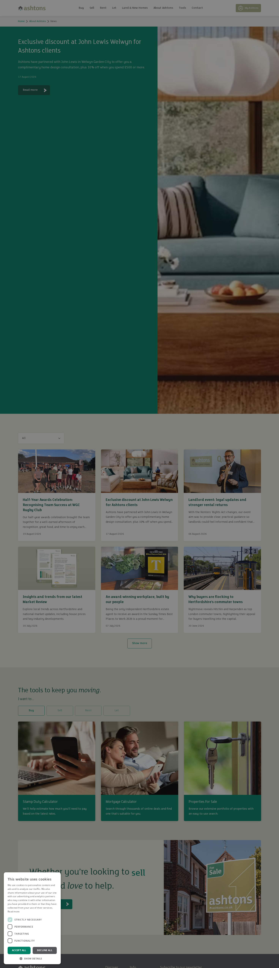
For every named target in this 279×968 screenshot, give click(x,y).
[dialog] (139, 484)
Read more (14, 911)
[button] (32, 958)
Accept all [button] (19, 950)
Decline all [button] (44, 950)
